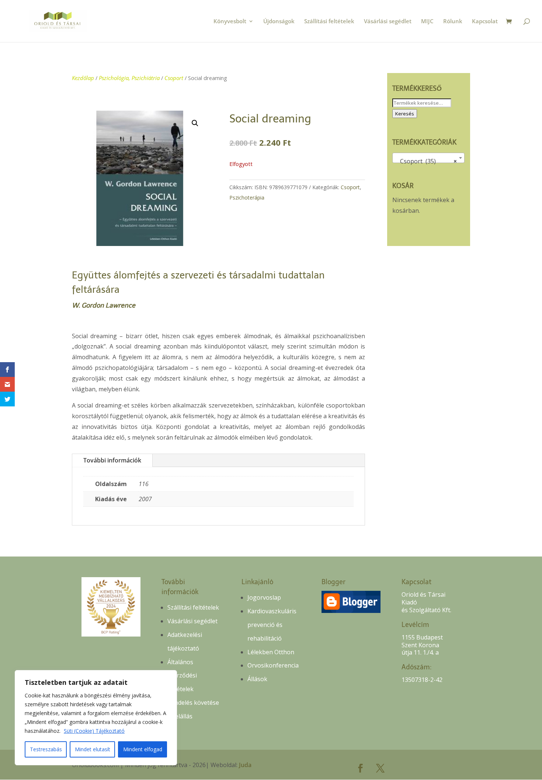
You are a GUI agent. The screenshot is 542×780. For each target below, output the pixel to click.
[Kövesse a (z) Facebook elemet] (360, 768)
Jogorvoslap (264, 597)
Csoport (173, 78)
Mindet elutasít (92, 749)
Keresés (404, 113)
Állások (257, 679)
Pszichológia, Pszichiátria (129, 78)
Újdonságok (279, 21)
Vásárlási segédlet (387, 21)
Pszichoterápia (246, 197)
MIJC (427, 21)
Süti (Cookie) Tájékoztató (94, 730)
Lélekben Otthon (270, 652)
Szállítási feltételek (329, 21)
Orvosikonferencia (273, 665)
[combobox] (428, 158)
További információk (112, 460)
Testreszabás (46, 749)
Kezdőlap (83, 78)
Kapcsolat (485, 21)
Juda (245, 765)
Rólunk (452, 21)
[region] (96, 717)
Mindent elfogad (142, 749)
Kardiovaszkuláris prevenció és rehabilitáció (271, 624)
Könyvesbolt (229, 21)
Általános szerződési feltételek (182, 675)
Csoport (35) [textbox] (426, 161)
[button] (195, 123)
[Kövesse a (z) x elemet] (380, 768)
